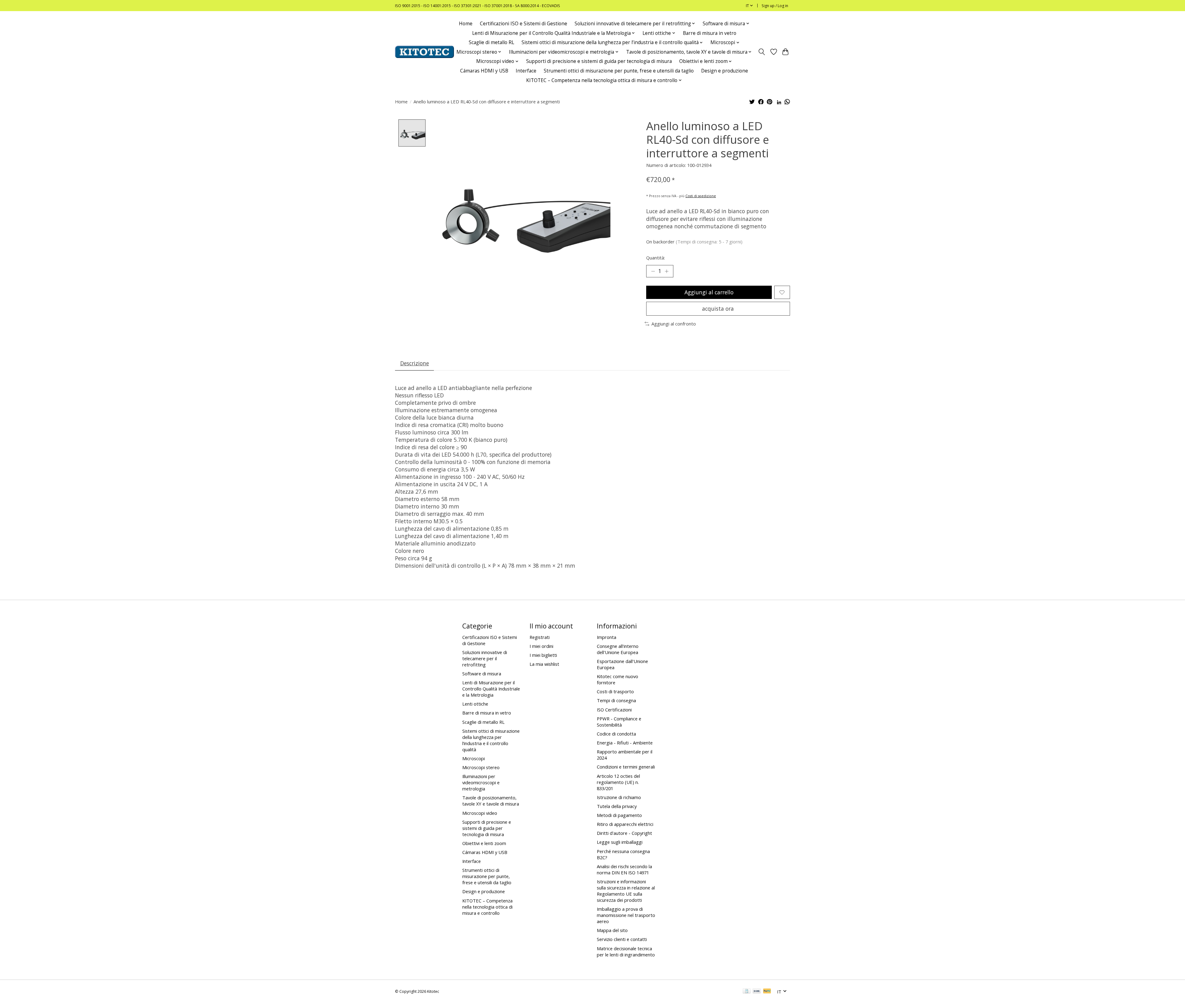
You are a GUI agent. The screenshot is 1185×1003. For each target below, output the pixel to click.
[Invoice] (746, 991)
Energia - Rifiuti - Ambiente (625, 743)
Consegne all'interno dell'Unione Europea (617, 649)
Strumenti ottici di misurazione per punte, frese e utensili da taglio (619, 71)
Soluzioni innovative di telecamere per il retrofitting (484, 658)
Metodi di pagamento (619, 815)
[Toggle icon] (761, 51)
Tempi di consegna (616, 700)
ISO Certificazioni (614, 710)
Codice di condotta (616, 734)
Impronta (606, 637)
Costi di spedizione (700, 196)
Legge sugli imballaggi (619, 842)
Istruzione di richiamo (619, 797)
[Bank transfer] (757, 991)
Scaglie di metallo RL (491, 42)
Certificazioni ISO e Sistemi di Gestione (523, 23)
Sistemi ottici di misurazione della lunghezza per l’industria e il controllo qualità (491, 740)
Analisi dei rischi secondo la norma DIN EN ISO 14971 (624, 869)
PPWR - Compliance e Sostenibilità (619, 721)
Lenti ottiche (475, 704)
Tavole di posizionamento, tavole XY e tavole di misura (490, 800)
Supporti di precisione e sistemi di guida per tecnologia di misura (599, 61)
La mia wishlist (544, 664)
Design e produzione (724, 71)
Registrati (540, 637)
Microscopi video (479, 813)
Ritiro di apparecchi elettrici (625, 824)
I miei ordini (541, 646)
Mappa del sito (612, 930)
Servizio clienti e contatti (622, 939)
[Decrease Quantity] (653, 271)
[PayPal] (767, 991)
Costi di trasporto (615, 691)
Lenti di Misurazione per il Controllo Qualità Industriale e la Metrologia (491, 688)
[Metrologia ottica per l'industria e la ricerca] (424, 52)
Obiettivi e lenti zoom (484, 843)
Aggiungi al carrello (709, 292)
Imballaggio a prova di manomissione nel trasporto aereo (626, 915)
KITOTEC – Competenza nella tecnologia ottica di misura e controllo (487, 906)
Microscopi (473, 758)
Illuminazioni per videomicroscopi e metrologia (481, 782)
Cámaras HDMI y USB (484, 71)
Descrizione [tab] (414, 363)
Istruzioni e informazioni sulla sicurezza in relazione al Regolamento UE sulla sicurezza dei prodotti (626, 890)
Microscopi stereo (481, 767)
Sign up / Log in (775, 5)
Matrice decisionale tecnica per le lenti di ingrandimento (626, 951)
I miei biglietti (543, 655)
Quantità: (655, 258)
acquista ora (718, 308)
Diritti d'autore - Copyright (624, 833)
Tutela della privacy (617, 806)
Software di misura (481, 673)
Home (465, 23)
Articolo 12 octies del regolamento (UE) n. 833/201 (618, 782)
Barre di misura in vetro (709, 33)
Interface (526, 71)
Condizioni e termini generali (626, 767)
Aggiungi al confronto (673, 324)
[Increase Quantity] (666, 271)
